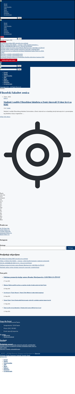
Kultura (6, 11)
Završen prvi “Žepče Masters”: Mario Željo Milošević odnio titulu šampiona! (24, 292)
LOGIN (2, 37)
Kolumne (6, 13)
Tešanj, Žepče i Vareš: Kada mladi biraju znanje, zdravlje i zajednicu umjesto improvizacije (27, 300)
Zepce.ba (37, 353)
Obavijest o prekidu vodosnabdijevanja (11, 54)
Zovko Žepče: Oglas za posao (8, 58)
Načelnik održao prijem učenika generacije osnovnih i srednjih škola (20, 49)
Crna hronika (7, 7)
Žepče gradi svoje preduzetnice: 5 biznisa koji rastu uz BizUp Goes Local (22, 307)
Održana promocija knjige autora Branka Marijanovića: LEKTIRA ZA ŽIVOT (22, 48)
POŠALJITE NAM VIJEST (8, 60)
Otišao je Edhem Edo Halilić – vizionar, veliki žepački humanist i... (19, 44)
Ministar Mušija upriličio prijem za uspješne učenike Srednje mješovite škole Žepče (25, 285)
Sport (5, 10)
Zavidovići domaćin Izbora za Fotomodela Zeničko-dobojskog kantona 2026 (22, 57)
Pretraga (2, 245)
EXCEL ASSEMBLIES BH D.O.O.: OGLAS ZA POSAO (16, 46)
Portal (5, 4)
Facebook (3, 341)
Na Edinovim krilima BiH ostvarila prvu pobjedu (14, 43)
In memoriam (8, 14)
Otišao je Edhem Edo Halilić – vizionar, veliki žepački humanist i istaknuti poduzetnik (24, 261)
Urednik (8, 108)
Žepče (5, 5)
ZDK (5, 8)
